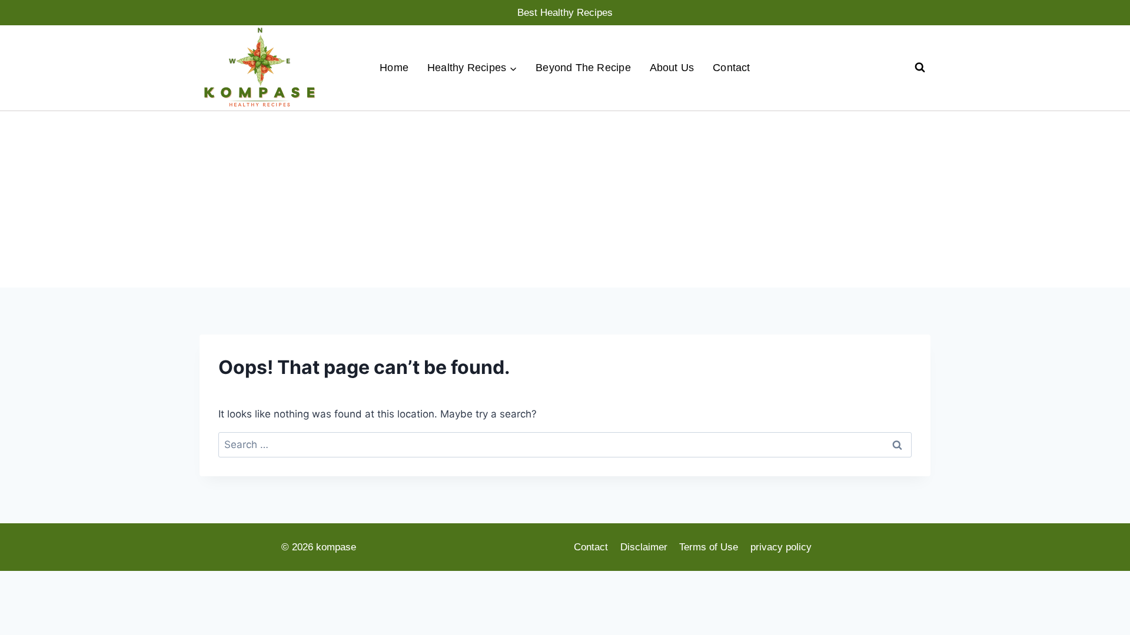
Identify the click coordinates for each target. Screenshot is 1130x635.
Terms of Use (708, 547)
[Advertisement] (565, 199)
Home (394, 67)
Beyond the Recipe (583, 67)
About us (672, 67)
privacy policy (781, 547)
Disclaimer (643, 547)
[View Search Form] (919, 67)
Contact (731, 67)
